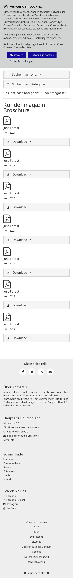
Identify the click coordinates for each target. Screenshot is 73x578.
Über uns (8, 459)
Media (6, 475)
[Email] (50, 371)
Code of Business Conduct (36, 546)
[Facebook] (22, 371)
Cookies (36, 551)
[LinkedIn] (41, 371)
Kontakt (7, 479)
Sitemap (36, 541)
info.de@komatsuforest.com (23, 435)
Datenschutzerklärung (36, 556)
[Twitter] (32, 371)
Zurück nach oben (36, 573)
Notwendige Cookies (42, 55)
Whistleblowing (36, 562)
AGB (36, 526)
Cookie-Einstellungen (21, 61)
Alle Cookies (16, 55)
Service (7, 467)
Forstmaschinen (12, 463)
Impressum (36, 536)
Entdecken (9, 471)
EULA (36, 531)
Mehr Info (8, 440)
